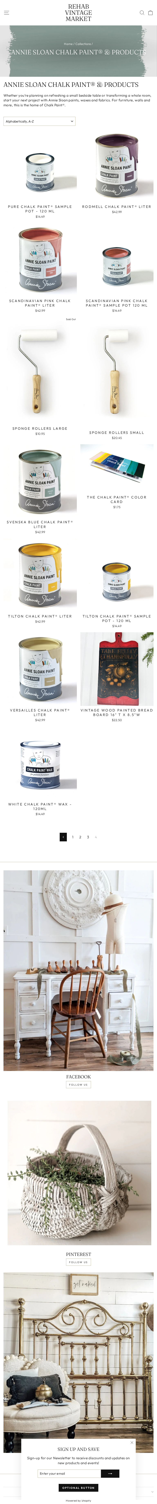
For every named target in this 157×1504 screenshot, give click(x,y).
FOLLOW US (78, 1084)
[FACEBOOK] (78, 970)
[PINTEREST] (78, 1171)
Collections (83, 44)
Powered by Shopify (78, 1500)
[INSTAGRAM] (78, 1362)
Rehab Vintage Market (78, 13)
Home (68, 44)
